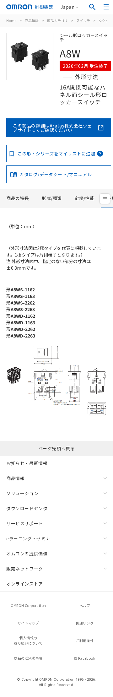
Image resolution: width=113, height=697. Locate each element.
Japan (67, 7)
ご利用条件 (85, 640)
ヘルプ (84, 605)
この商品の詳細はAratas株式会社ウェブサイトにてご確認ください (52, 127)
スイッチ (83, 20)
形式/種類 (52, 198)
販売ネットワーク (24, 568)
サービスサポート (24, 523)
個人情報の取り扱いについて (28, 640)
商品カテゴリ (57, 20)
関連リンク (85, 622)
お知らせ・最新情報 (26, 463)
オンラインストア (24, 584)
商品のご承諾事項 (28, 658)
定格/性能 (84, 198)
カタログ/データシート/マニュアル (55, 174)
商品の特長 (17, 198)
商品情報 (32, 20)
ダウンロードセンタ (26, 508)
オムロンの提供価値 (26, 553)
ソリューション (22, 493)
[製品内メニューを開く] (105, 199)
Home (11, 20)
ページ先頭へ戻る (56, 448)
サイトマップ (28, 622)
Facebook (86, 658)
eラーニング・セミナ (28, 538)
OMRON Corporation (28, 605)
